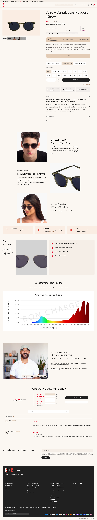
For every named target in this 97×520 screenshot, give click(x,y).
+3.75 (80, 75)
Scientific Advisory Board (33, 483)
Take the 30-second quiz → (64, 5)
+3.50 (75, 75)
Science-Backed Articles (33, 485)
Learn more (74, 33)
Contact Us (52, 499)
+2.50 (54, 75)
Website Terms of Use (55, 485)
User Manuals (30, 489)
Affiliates (52, 495)
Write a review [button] (77, 397)
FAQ (28, 490)
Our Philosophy (30, 492)
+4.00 (85, 75)
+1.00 (64, 71)
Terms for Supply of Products (56, 483)
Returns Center (53, 501)
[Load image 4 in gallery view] (19, 38)
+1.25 (70, 71)
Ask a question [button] (77, 402)
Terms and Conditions (89, 454)
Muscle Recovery (8, 485)
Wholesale (52, 494)
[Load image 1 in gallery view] (4, 38)
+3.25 (69, 75)
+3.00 (64, 75)
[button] (16, 5)
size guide (51, 231)
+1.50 (75, 71)
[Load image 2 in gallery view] (9, 38)
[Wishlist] (91, 4)
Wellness (7, 489)
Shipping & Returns (54, 497)
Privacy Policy (80, 454)
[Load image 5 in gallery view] (24, 38)
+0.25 (48, 71)
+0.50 (54, 71)
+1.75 (80, 71)
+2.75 (59, 75)
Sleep (6, 487)
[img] (62, 421)
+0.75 (59, 71)
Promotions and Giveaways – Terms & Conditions (58, 491)
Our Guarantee (50, 116)
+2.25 (48, 75)
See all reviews (40, 405)
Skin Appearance (9, 483)
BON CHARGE (84, 518)
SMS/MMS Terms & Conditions (57, 487)
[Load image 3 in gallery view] (14, 38)
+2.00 (85, 71)
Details (48, 96)
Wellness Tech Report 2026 (33, 487)
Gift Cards (7, 490)
